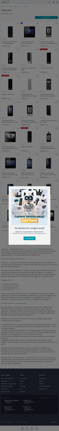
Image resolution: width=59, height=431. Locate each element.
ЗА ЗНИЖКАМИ (29, 238)
